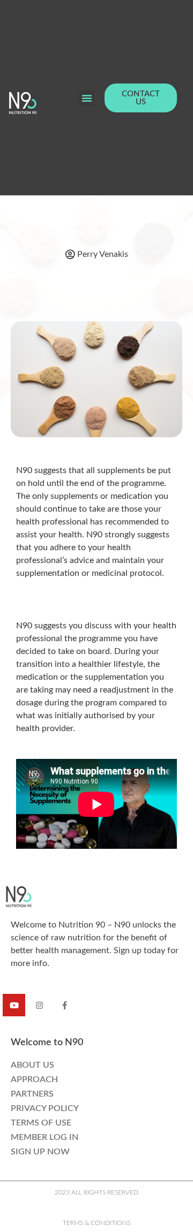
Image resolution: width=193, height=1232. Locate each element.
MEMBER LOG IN (44, 1137)
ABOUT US (32, 1065)
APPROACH (34, 1079)
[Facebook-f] (64, 1005)
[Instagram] (39, 1005)
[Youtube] (14, 1005)
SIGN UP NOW (40, 1151)
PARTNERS (32, 1094)
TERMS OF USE (41, 1123)
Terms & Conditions (96, 1223)
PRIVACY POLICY (45, 1108)
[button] (87, 98)
